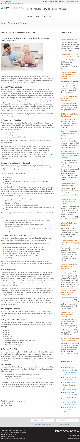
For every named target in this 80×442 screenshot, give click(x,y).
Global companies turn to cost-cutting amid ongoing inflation (70, 243)
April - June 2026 (68, 367)
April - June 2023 (68, 405)
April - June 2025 (68, 380)
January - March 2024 (70, 395)
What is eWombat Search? (42, 424)
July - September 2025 (70, 377)
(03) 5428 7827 (7, 1)
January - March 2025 (70, 382)
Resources (63, 9)
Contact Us (46, 17)
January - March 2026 (70, 370)
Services (46, 9)
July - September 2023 (70, 402)
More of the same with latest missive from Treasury (69, 134)
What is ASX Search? (65, 424)
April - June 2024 (68, 392)
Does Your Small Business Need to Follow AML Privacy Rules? (69, 293)
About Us (37, 9)
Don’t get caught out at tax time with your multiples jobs (69, 98)
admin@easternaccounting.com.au (13, 3)
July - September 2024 (70, 390)
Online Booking (33, 17)
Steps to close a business (69, 39)
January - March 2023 (70, 407)
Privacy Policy (74, 435)
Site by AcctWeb (73, 439)
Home (29, 9)
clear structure (16, 193)
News (54, 9)
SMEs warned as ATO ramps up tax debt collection (68, 314)
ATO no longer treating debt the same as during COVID (69, 201)
